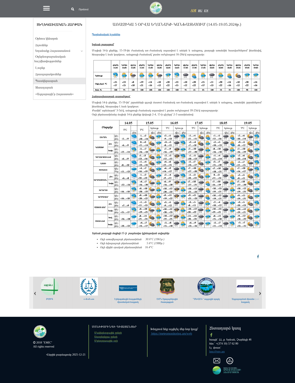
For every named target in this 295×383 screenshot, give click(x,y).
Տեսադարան (44, 87)
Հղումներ (41, 45)
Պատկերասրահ (46, 80)
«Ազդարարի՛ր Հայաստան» (54, 94)
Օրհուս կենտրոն (46, 38)
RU (200, 10)
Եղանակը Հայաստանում (52, 50)
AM (193, 10)
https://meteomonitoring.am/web (171, 333)
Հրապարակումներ (48, 74)
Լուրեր (40, 67)
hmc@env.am (217, 351)
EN (206, 10)
